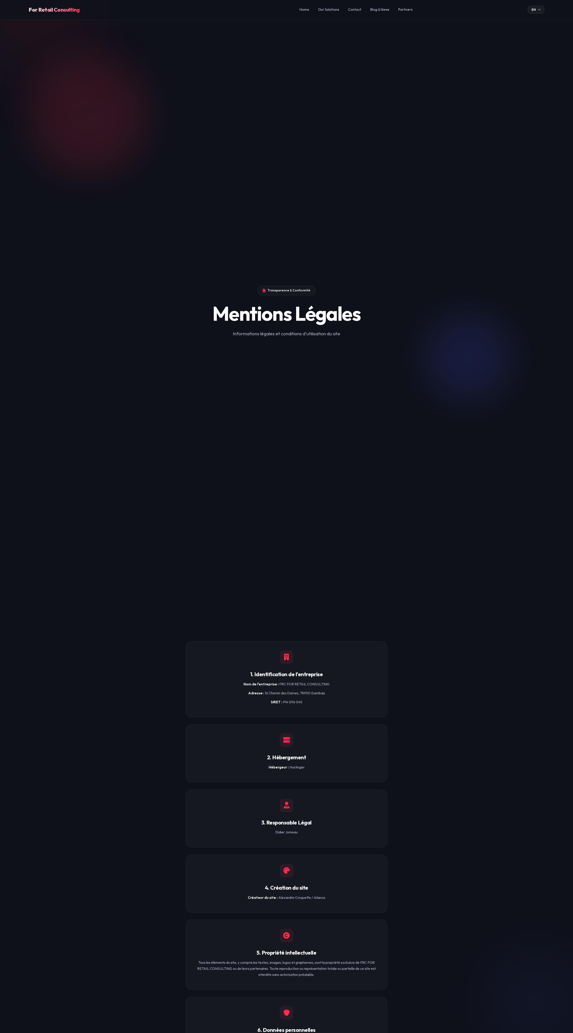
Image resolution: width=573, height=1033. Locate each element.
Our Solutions (328, 9)
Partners (405, 9)
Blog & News (379, 9)
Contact (354, 9)
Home (304, 9)
